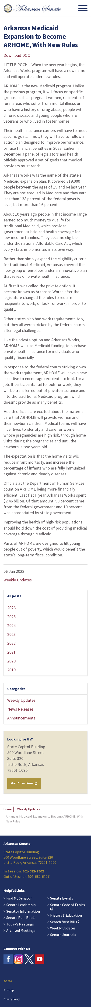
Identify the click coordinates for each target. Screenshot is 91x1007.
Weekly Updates (18, 580)
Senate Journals (63, 935)
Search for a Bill (62, 922)
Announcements (21, 718)
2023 (11, 634)
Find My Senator (19, 898)
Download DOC (17, 55)
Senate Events (61, 898)
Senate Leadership (21, 905)
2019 (11, 670)
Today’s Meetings (20, 924)
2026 (11, 607)
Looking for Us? (20, 739)
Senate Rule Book (20, 918)
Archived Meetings (20, 931)
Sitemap (9, 990)
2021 (11, 652)
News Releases (20, 709)
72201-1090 (17, 770)
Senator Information (23, 911)
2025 (11, 616)
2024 (11, 625)
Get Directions (22, 783)
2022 (11, 643)
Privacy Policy (12, 999)
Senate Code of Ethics (67, 905)
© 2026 (8, 981)
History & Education (66, 915)
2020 (11, 661)
